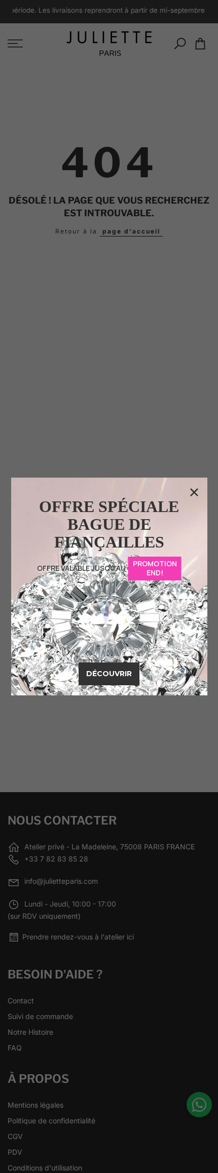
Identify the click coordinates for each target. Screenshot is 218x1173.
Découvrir (109, 673)
